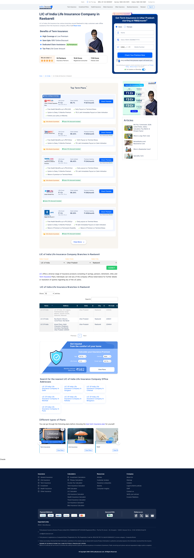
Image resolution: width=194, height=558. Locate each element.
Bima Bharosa (46, 525)
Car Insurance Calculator (75, 503)
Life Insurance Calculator (75, 494)
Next (84, 335)
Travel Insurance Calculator (76, 500)
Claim (82, 2)
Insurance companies (104, 483)
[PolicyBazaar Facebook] (136, 515)
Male (120, 27)
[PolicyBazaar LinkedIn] (147, 515)
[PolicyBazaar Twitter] (141, 515)
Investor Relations (132, 497)
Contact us (130, 491)
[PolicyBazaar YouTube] (152, 515)
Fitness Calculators (76, 480)
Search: (88, 299)
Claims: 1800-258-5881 (139, 2)
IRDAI (39, 525)
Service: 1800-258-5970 (121, 2)
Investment (44, 486)
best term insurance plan (95, 424)
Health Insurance (46, 488)
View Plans (102, 369)
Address (65, 306)
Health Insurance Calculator (76, 497)
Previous (73, 335)
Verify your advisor (133, 494)
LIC (40, 274)
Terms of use (133, 66)
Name (46, 306)
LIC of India (47, 76)
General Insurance (46, 477)
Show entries (49, 293)
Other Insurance (46, 491)
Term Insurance (45, 277)
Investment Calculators (77, 477)
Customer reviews (103, 480)
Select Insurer (43, 259)
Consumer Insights (103, 488)
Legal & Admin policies (134, 486)
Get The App (92, 2)
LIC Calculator (72, 491)
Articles (99, 477)
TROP (98, 447)
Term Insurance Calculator (76, 486)
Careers (129, 483)
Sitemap (129, 480)
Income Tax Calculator (74, 483)
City (99, 306)
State (86, 306)
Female (129, 27)
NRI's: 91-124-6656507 (105, 2)
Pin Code (111, 306)
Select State (69, 259)
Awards (99, 486)
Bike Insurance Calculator (75, 505)
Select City (95, 259)
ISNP (128, 488)
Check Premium (106, 101)
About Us (130, 477)
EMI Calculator (72, 488)
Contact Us (151, 2)
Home (40, 76)
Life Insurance (73, 447)
